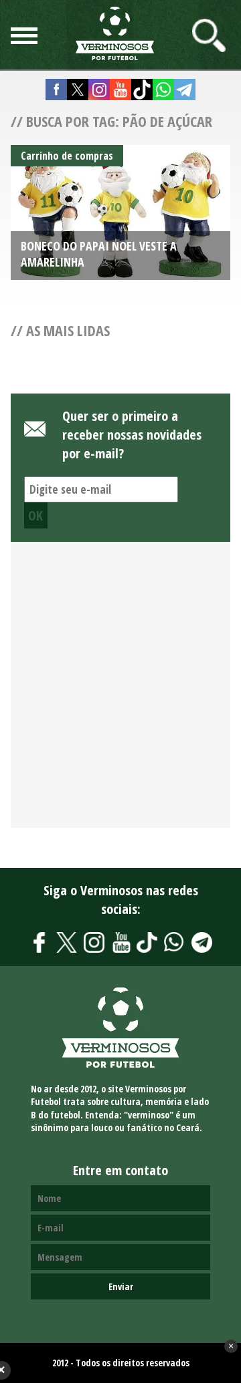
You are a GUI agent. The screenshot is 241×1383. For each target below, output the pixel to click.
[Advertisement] (120, 692)
